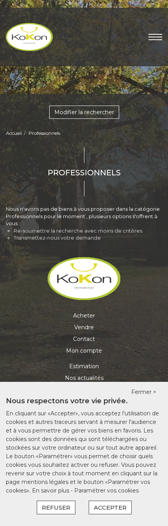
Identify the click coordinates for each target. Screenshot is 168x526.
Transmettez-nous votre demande (57, 238)
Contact (84, 338)
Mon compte (84, 350)
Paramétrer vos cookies (106, 490)
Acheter (84, 315)
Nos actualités (84, 377)
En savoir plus (51, 490)
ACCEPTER (110, 507)
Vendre (84, 327)
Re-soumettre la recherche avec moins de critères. (78, 231)
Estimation (84, 366)
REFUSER (56, 507)
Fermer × (143, 391)
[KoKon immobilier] (29, 36)
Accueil (14, 133)
